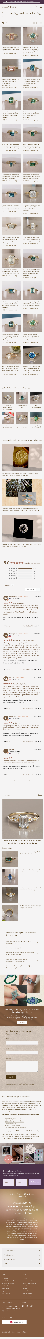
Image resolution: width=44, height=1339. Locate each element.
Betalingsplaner (6, 1285)
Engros (3, 1291)
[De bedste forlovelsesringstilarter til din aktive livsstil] (10, 859)
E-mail (8, 1048)
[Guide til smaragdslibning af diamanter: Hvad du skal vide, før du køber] (22, 819)
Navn (7, 1038)
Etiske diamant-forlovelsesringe (14, 1121)
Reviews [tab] (7, 585)
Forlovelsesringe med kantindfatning (15, 1127)
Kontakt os (5, 1278)
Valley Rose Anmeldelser (29, 1283)
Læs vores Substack (28, 1280)
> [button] (29, 780)
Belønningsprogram (28, 1296)
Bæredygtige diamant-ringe (13, 1118)
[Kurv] (35, 7)
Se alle (40, 795)
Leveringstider (5, 1288)
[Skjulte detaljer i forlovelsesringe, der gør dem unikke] (10, 913)
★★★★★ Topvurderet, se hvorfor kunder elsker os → (21, 2)
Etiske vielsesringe (10, 1123)
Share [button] (8, 626)
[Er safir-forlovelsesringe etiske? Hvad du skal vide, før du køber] (10, 877)
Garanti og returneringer (8, 1283)
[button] (35, 626)
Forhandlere (26, 1291)
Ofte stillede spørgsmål (8, 1280)
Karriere (25, 1288)
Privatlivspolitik (6, 1293)
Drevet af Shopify (23, 1332)
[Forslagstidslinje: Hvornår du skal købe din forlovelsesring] (10, 895)
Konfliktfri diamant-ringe (12, 1125)
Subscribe (35, 1182)
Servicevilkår (24, 1084)
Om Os (25, 1278)
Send (11, 1077)
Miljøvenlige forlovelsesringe (13, 1120)
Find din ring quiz (27, 1293)
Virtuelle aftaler (27, 1285)
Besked (8, 1058)
